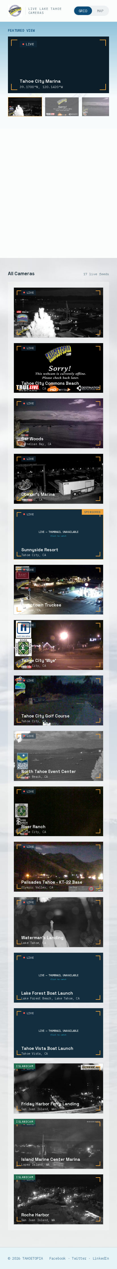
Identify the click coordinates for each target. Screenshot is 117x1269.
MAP (100, 10)
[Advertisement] (58, 193)
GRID (83, 10)
